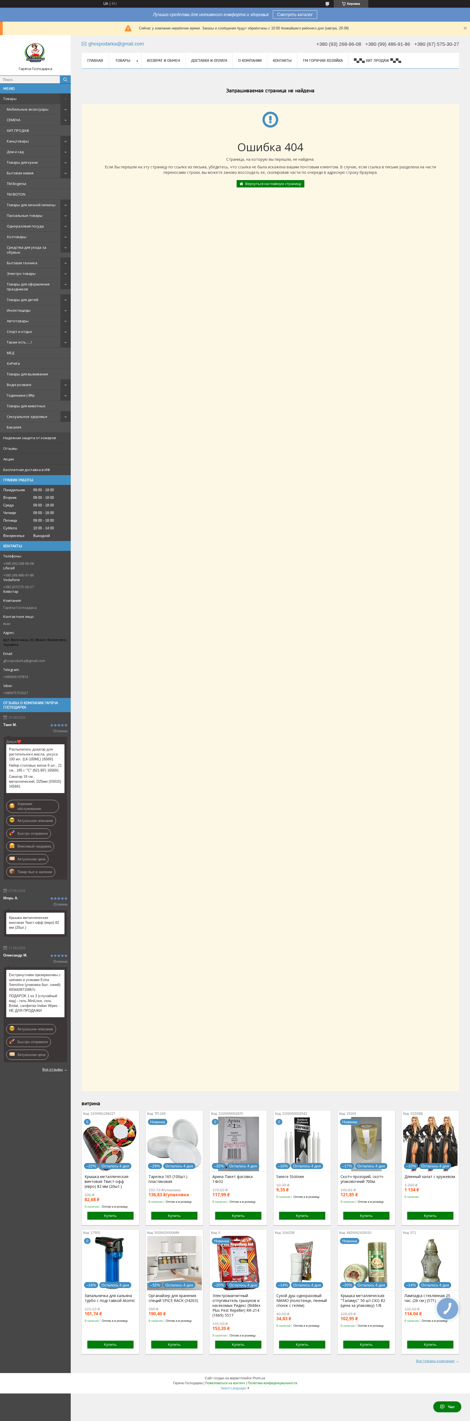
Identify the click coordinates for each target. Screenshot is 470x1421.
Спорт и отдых (19, 331)
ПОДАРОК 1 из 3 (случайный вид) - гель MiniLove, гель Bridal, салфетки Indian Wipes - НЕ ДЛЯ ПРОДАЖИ (34, 1003)
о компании (250, 60)
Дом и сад (15, 151)
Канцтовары (18, 141)
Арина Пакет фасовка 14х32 (232, 1179)
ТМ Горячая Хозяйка (323, 60)
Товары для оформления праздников (28, 287)
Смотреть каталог (295, 14)
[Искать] (65, 79)
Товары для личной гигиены (31, 204)
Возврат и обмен (163, 60)
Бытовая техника (22, 262)
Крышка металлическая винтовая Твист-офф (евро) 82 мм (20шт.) (34, 923)
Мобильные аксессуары (27, 109)
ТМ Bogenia (16, 183)
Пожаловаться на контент (225, 1383)
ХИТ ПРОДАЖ (18, 130)
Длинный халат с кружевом (429, 1176)
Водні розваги (19, 384)
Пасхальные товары (24, 215)
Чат (451, 1407)
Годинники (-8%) (20, 395)
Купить (110, 1215)
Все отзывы (52, 1069)
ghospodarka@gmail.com (24, 660)
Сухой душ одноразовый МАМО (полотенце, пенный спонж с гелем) (301, 1300)
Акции (8, 459)
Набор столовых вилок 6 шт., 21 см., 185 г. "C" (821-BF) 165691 (35, 767)
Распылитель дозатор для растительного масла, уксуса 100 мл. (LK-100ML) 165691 (33, 754)
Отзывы (10, 448)
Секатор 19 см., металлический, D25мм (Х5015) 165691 (35, 781)
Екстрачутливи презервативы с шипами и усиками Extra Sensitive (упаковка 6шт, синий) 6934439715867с (35, 982)
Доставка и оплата (209, 60)
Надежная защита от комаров (29, 437)
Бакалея (14, 427)
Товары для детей (22, 299)
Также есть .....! (19, 342)
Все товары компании (435, 1360)
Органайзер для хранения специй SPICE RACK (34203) (173, 1298)
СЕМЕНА (13, 119)
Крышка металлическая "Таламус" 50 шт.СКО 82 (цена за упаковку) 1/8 (363, 1300)
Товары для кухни (22, 162)
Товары (10, 98)
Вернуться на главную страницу (273, 183)
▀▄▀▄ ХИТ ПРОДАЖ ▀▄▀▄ (377, 60)
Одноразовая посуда (25, 226)
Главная (95, 60)
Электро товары (21, 273)
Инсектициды (18, 310)
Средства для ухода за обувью (26, 250)
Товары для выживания (27, 374)
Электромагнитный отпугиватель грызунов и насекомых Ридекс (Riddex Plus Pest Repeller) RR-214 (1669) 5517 (236, 1305)
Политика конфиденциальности (272, 1383)
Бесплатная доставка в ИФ (26, 469)
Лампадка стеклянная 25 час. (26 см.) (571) (427, 1298)
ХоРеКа (13, 363)
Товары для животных (26, 405)
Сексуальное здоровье (27, 416)
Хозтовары (16, 236)
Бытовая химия (20, 173)
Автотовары (18, 320)
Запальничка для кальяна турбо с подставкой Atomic (110, 1298)
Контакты (282, 60)
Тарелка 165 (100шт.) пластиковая (168, 1179)
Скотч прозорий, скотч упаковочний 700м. (362, 1179)
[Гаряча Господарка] (35, 52)
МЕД (10, 352)
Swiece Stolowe (290, 1176)
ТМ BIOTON (16, 194)
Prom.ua (259, 1378)
